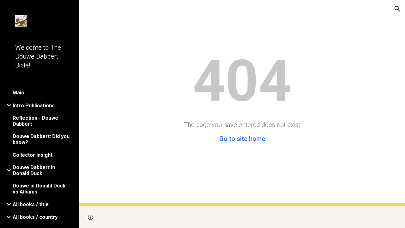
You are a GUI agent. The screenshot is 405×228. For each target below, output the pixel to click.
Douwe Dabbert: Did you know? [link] (41, 139)
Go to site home (242, 138)
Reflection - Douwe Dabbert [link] (35, 121)
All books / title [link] (31, 204)
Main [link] (18, 93)
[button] (397, 8)
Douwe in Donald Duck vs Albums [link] (39, 189)
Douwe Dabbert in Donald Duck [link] (34, 170)
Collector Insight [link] (33, 155)
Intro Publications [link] (34, 106)
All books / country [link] (35, 217)
